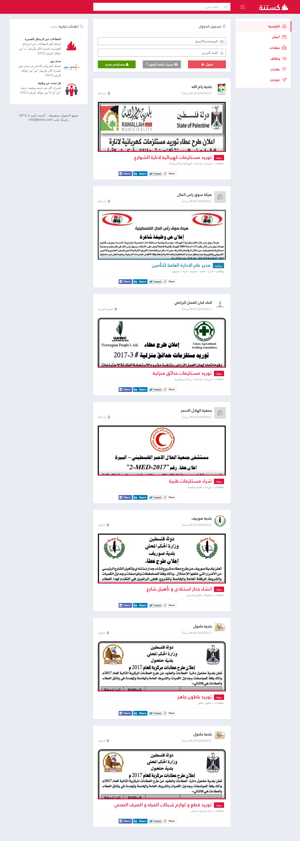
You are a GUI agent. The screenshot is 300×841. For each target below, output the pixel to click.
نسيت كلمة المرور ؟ (160, 64)
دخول (209, 64)
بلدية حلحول (202, 626)
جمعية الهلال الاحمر (196, 410)
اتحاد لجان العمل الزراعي (193, 302)
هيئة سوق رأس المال (194, 194)
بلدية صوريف (202, 518)
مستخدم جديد (115, 64)
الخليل (101, 525)
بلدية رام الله (202, 86)
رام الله (102, 93)
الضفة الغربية (105, 309)
